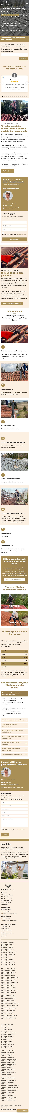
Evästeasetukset (4, 1106)
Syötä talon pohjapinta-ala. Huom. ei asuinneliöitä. (14, 50)
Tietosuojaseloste (18, 1105)
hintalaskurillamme (11, 676)
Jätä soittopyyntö (14, 239)
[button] (27, 83)
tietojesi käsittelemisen (21, 234)
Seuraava (23, 58)
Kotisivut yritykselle (8, 1109)
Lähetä (5, 834)
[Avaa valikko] (27, 3)
